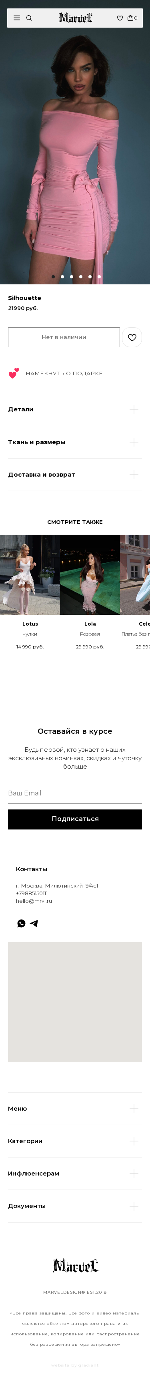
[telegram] (34, 923)
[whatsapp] (21, 923)
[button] (17, 17)
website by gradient (75, 1365)
